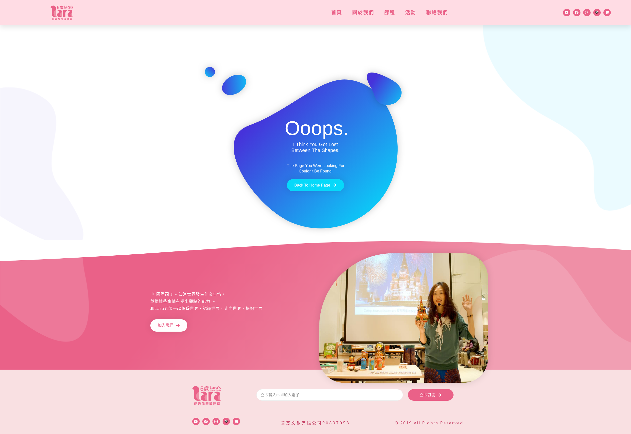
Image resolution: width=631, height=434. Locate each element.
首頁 (336, 12)
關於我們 (363, 12)
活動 (410, 12)
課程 (389, 12)
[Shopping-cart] (607, 12)
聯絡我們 (437, 12)
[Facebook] (576, 12)
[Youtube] (566, 12)
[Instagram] (587, 12)
